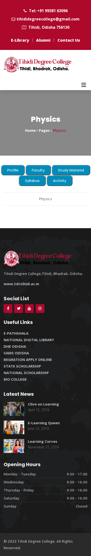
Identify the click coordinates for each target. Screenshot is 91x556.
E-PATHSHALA (16, 333)
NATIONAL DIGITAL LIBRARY (29, 339)
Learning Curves (42, 441)
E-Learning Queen (44, 422)
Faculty (38, 170)
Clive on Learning (43, 404)
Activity (59, 180)
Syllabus (32, 180)
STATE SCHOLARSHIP (22, 366)
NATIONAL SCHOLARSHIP (26, 372)
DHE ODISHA (15, 346)
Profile (12, 170)
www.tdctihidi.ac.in (21, 283)
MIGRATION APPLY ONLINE (28, 359)
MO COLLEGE (15, 379)
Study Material (71, 170)
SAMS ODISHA (16, 352)
